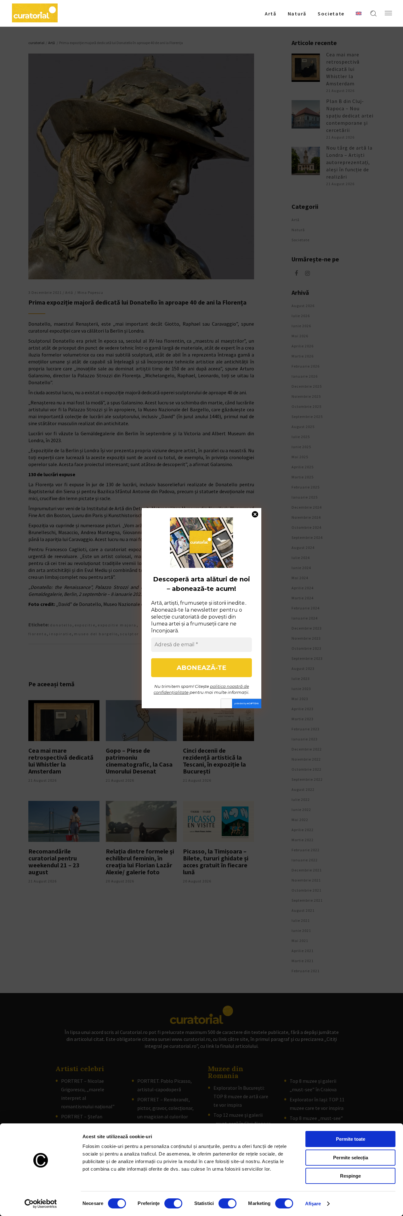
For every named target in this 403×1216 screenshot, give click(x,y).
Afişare (313, 1203)
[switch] (173, 1203)
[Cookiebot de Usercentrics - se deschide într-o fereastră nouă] (40, 1203)
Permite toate (350, 1139)
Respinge (350, 1176)
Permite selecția (350, 1157)
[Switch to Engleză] (358, 13)
